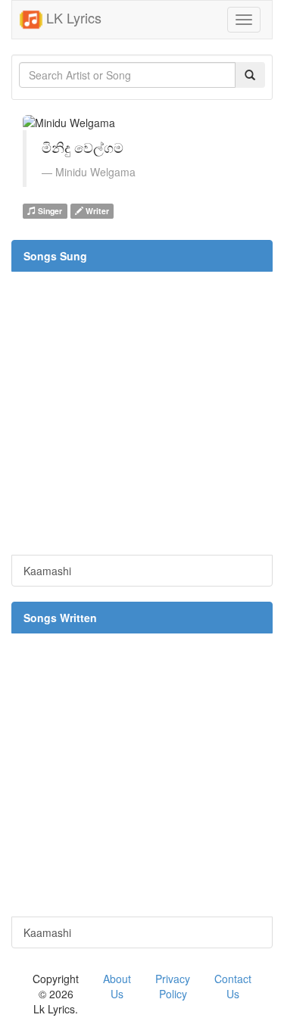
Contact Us (232, 986)
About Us (117, 986)
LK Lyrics (71, 17)
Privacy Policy (172, 986)
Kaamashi (47, 570)
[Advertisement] (142, 413)
